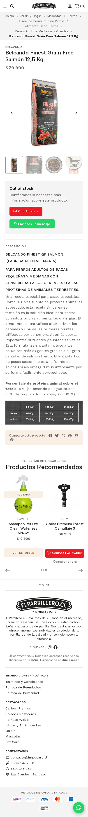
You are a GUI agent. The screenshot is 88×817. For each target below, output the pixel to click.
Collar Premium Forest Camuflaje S (65, 526)
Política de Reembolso (23, 687)
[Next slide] (75, 113)
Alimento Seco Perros (41, 26)
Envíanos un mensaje (33, 224)
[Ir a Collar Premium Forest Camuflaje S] (64, 494)
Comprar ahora (65, 561)
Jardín (10, 730)
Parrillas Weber (17, 719)
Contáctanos (27, 211)
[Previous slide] (12, 113)
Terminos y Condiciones (24, 681)
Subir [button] (46, 585)
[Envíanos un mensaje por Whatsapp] (78, 807)
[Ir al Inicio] (44, 6)
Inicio (10, 16)
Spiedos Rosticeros (20, 714)
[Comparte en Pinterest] (70, 436)
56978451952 (21, 768)
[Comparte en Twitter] (57, 436)
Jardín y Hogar (30, 16)
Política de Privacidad (22, 693)
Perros (72, 16)
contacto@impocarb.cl (29, 757)
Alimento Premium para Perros (42, 21)
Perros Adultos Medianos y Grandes (41, 31)
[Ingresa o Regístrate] (70, 6)
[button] (12, 439)
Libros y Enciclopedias (23, 725)
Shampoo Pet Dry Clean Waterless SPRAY (23, 528)
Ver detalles (23, 552)
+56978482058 (22, 763)
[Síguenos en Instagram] (49, 647)
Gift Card (12, 742)
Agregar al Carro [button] (66, 553)
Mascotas (54, 16)
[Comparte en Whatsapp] (63, 436)
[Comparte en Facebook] (50, 436)
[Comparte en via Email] (76, 436)
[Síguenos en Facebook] (55, 647)
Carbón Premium (18, 708)
